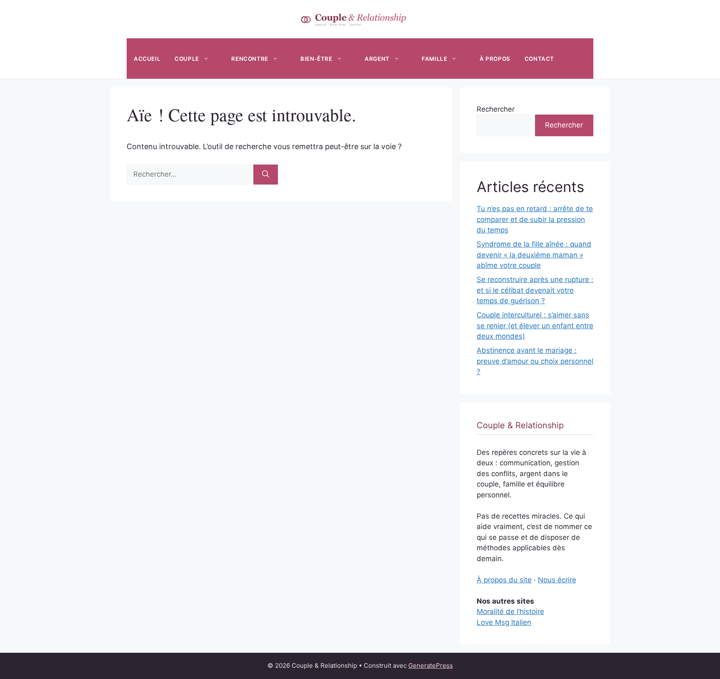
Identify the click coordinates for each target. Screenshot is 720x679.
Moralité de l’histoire (510, 611)
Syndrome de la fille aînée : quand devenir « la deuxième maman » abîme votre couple (534, 255)
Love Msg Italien (504, 622)
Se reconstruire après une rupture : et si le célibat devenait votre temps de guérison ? (535, 290)
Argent (377, 58)
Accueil (147, 58)
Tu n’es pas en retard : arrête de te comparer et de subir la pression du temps (535, 219)
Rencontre (249, 58)
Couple (187, 58)
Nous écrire (557, 580)
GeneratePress (430, 665)
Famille (434, 58)
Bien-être (316, 58)
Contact (539, 58)
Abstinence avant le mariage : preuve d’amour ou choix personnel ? (535, 361)
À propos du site (504, 580)
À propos (495, 58)
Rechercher (496, 109)
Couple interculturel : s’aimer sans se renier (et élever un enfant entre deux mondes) (535, 325)
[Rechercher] (265, 175)
